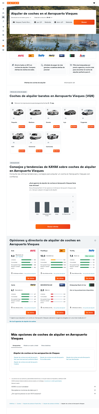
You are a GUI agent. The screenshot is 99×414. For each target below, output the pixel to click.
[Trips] (3, 40)
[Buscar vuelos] (3, 9)
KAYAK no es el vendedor (20, 387)
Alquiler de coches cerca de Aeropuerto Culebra (26, 363)
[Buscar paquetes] (3, 21)
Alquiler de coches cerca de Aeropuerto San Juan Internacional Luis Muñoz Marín (26, 358)
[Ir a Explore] (3, 27)
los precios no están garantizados (53, 381)
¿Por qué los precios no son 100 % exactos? (26, 394)
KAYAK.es (12, 403)
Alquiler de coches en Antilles (51, 403)
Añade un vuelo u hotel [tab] (31, 345)
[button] (3, 3)
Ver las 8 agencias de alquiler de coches (23, 321)
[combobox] (21, 17)
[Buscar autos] (3, 17)
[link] (53, 226)
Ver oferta (22, 126)
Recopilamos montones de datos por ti (25, 390)
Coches (19, 403)
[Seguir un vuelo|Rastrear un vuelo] (3, 31)
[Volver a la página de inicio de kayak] (13, 3)
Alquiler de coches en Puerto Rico (32, 403)
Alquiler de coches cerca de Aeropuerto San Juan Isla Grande (78, 358)
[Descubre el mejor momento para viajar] (3, 35)
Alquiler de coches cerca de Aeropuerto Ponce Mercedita (52, 358)
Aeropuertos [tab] (16, 345)
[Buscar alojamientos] (3, 13)
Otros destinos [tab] (46, 345)
